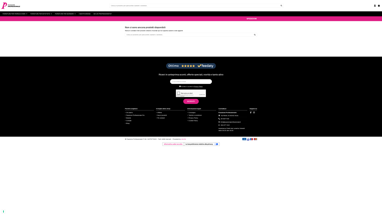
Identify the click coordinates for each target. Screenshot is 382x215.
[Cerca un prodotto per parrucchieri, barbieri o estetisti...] (281, 6)
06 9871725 (225, 119)
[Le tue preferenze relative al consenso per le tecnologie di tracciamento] (3, 211)
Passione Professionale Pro (135, 115)
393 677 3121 (225, 125)
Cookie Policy (193, 121)
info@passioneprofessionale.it (231, 122)
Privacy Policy (198, 86)
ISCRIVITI (191, 101)
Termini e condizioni (195, 115)
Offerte (159, 112)
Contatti (128, 121)
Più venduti (161, 118)
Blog (127, 123)
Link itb (183, 139)
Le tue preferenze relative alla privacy (199, 144)
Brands (128, 118)
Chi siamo (129, 112)
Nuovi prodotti (162, 115)
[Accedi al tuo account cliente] (375, 6)
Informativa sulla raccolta (173, 144)
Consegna (192, 112)
